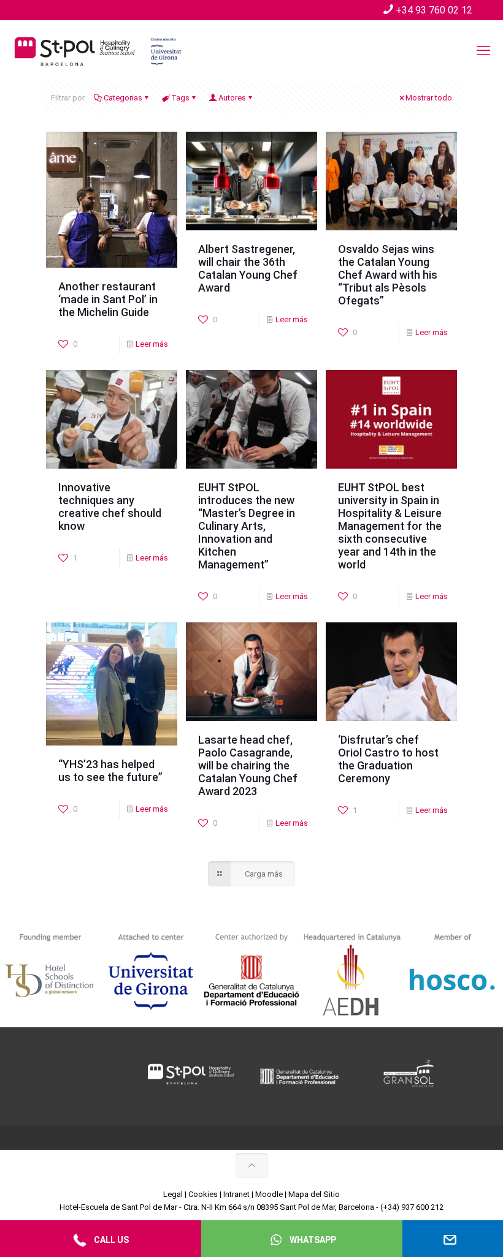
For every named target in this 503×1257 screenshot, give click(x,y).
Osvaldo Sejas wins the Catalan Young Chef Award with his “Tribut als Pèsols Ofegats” (387, 275)
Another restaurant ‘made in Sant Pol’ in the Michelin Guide (108, 299)
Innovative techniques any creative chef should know (109, 506)
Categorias (123, 97)
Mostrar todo (428, 97)
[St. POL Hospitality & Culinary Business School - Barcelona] (98, 50)
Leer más (152, 344)
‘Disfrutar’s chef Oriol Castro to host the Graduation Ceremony (388, 759)
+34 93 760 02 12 (434, 10)
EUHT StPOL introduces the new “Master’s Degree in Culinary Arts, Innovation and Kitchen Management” (246, 526)
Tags (180, 97)
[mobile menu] (483, 50)
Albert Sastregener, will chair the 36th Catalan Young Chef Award (248, 268)
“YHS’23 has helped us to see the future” (110, 770)
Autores (232, 97)
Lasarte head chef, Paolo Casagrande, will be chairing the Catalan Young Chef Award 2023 (248, 765)
